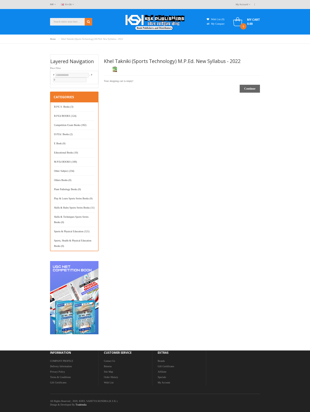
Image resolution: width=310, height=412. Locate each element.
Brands (161, 361)
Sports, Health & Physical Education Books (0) (72, 243)
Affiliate (162, 371)
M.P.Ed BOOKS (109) (65, 161)
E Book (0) (59, 143)
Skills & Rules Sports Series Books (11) (74, 207)
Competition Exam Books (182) (70, 125)
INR (52, 4)
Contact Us (109, 361)
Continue (249, 88)
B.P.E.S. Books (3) (63, 106)
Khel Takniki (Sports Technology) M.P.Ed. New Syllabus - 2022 (92, 39)
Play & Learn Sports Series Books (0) (73, 198)
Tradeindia (81, 404)
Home (53, 39)
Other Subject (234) (64, 171)
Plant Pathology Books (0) (67, 189)
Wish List (109, 382)
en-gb (68, 4)
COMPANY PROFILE (61, 361)
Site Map (108, 371)
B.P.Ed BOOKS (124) (65, 116)
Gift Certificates (58, 382)
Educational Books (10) (66, 152)
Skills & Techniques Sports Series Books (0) (71, 220)
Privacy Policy (57, 371)
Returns (108, 366)
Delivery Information (61, 366)
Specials (162, 377)
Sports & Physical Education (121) (72, 231)
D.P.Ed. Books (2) (63, 134)
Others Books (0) (62, 180)
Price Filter (55, 68)
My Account (242, 4)
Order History (111, 377)
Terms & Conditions (60, 377)
